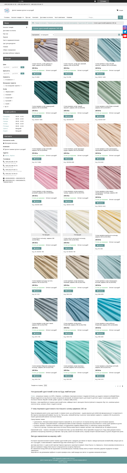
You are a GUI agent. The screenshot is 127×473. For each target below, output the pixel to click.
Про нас (28, 17)
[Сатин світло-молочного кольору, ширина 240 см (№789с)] (77, 221)
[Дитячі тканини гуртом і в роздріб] (7, 10)
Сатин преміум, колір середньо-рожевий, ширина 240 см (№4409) (42, 192)
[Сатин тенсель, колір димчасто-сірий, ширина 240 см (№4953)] (45, 50)
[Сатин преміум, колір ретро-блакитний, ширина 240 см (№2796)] (77, 309)
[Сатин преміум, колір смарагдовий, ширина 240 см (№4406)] (45, 92)
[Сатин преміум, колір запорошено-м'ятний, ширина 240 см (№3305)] (109, 267)
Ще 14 (6, 106)
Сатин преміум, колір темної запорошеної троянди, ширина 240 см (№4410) (106, 193)
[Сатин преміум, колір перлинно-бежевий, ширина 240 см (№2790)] (77, 267)
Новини (5, 46)
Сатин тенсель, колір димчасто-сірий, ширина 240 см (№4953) (42, 64)
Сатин (33, 396)
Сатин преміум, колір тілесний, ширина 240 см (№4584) (42, 149)
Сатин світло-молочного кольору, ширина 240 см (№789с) (75, 239)
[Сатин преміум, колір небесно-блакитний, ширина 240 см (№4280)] (109, 309)
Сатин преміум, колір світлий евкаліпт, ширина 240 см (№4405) (105, 64)
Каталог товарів (16, 17)
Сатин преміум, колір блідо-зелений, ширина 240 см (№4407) (107, 107)
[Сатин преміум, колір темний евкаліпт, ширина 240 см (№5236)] (77, 92)
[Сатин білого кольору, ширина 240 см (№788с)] (45, 221)
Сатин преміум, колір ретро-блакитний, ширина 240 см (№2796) (75, 324)
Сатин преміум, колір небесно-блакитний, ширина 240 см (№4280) (106, 324)
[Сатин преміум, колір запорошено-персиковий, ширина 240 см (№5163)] (109, 135)
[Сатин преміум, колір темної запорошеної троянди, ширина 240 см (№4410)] (109, 177)
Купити (38, 74)
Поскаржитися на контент (65, 460)
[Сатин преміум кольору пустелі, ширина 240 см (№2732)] (45, 267)
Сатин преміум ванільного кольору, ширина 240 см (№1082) (106, 236)
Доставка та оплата (46, 17)
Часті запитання (60, 17)
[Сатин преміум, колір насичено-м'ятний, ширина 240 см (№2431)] (77, 352)
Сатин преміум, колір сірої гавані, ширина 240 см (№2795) (42, 324)
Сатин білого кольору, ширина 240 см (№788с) (43, 239)
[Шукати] (120, 17)
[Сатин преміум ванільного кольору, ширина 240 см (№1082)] (109, 221)
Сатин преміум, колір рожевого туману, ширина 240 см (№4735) (74, 192)
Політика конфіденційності (80, 460)
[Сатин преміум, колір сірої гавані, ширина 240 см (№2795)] (45, 309)
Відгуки (5, 37)
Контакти (35, 17)
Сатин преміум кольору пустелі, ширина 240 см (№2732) (42, 281)
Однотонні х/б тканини (85, 23)
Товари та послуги (40, 23)
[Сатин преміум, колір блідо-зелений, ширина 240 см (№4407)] (109, 92)
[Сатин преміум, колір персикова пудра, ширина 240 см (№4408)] (77, 135)
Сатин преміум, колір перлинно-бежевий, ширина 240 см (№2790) (74, 281)
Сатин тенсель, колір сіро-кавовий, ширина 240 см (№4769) (75, 64)
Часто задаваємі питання (11, 40)
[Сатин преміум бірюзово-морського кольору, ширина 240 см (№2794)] (45, 352)
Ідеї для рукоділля (9, 43)
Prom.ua (72, 458)
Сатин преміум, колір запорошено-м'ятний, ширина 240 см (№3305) (106, 281)
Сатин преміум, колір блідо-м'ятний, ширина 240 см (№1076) (106, 366)
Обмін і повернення (9, 50)
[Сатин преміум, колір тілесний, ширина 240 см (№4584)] (45, 135)
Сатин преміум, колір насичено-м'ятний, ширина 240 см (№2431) (74, 366)
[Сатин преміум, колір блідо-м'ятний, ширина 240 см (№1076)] (109, 352)
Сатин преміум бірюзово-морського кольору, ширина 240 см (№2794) (43, 366)
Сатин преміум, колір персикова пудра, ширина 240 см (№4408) (74, 149)
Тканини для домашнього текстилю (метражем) (62, 23)
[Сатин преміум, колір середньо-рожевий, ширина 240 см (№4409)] (45, 177)
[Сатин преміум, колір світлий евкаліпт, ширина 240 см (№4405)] (109, 50)
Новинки (69, 17)
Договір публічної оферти (11, 53)
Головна (6, 17)
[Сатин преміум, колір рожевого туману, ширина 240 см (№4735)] (77, 177)
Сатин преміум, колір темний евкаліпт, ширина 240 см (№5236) (74, 107)
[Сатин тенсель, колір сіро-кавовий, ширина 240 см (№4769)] (77, 50)
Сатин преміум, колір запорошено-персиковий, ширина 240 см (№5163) (107, 149)
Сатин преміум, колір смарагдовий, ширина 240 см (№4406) (43, 107)
